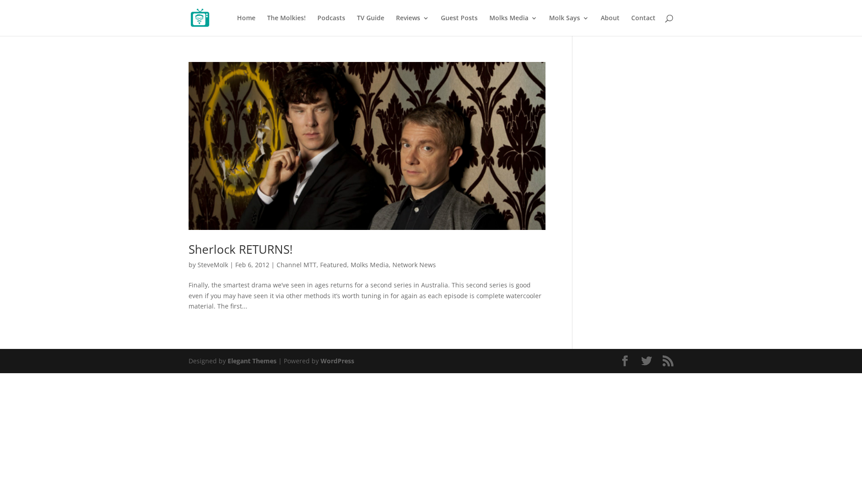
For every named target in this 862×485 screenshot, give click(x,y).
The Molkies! (286, 18)
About (610, 18)
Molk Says (564, 18)
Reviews (408, 18)
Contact (643, 18)
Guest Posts (459, 18)
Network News (414, 264)
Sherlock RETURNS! (241, 249)
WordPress (337, 361)
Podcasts (331, 18)
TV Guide (370, 18)
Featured (333, 264)
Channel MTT (297, 264)
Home (246, 18)
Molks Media (508, 18)
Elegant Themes (252, 361)
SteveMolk (213, 264)
